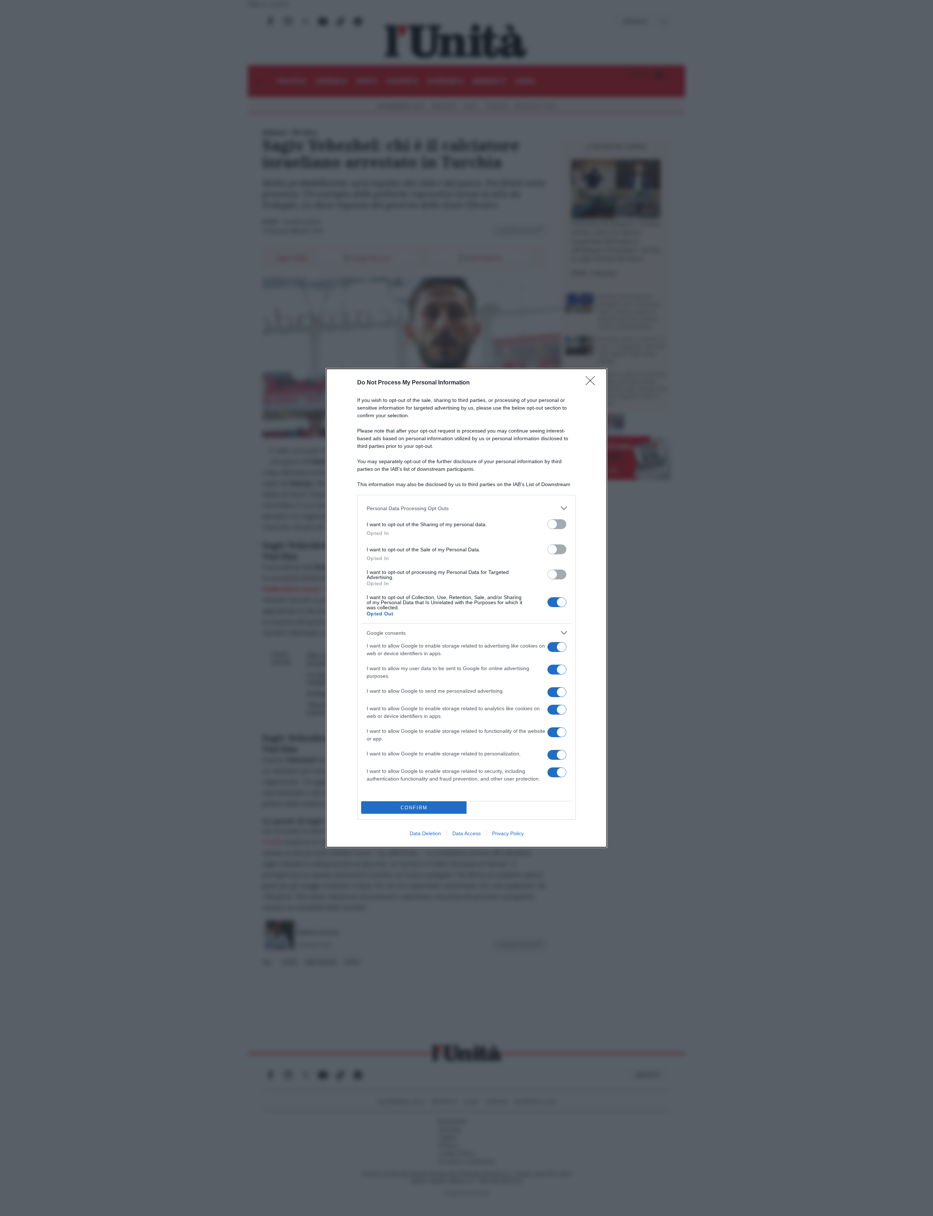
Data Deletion (425, 833)
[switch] (556, 524)
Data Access (466, 833)
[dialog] (466, 608)
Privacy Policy (508, 833)
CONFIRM (414, 807)
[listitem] (466, 508)
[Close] (593, 383)
